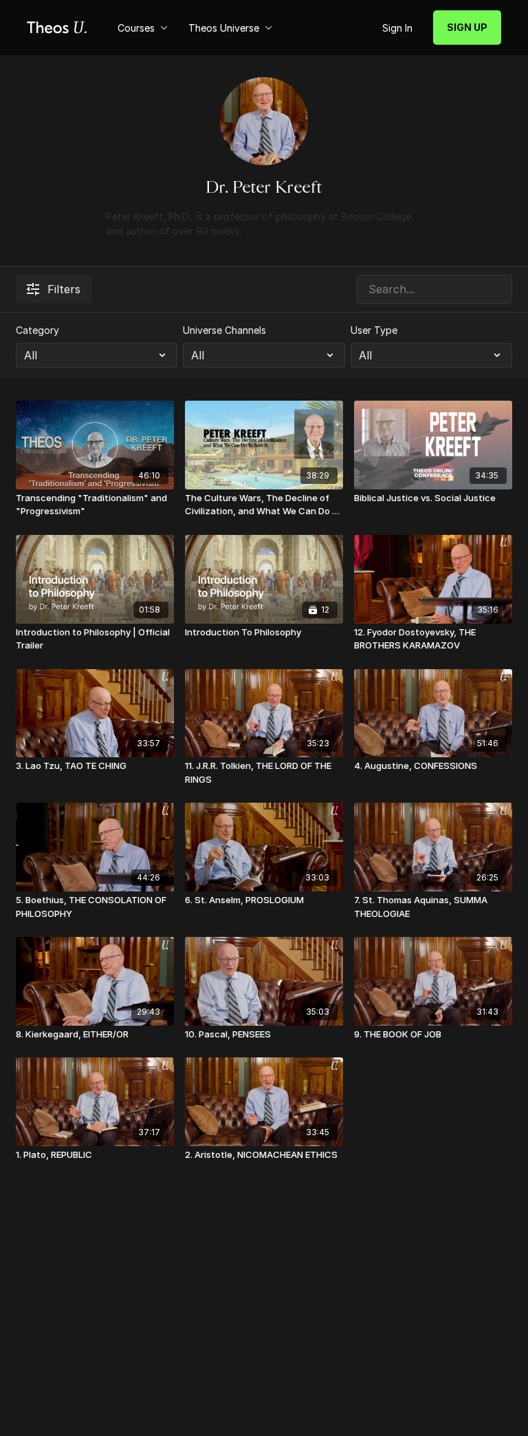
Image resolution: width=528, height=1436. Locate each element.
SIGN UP (467, 27)
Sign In (397, 28)
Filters (63, 289)
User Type (374, 330)
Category (37, 330)
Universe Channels (224, 330)
